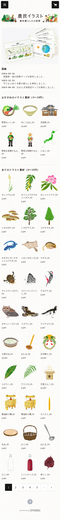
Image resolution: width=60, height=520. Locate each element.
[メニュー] (4, 4)
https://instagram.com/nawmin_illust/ (30, 501)
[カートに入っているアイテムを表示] (55, 4)
